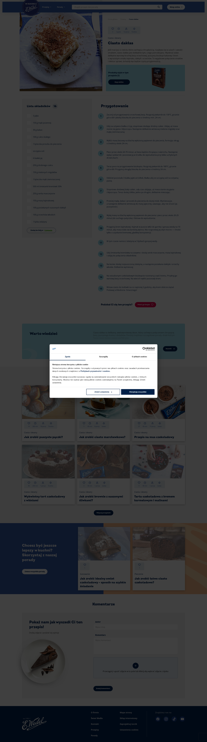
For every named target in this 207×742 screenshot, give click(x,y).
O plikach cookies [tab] (139, 357)
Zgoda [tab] (67, 357)
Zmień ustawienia (102, 392)
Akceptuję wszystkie (137, 392)
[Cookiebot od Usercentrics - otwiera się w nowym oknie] (144, 349)
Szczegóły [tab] (103, 357)
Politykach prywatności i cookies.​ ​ (95, 371)
